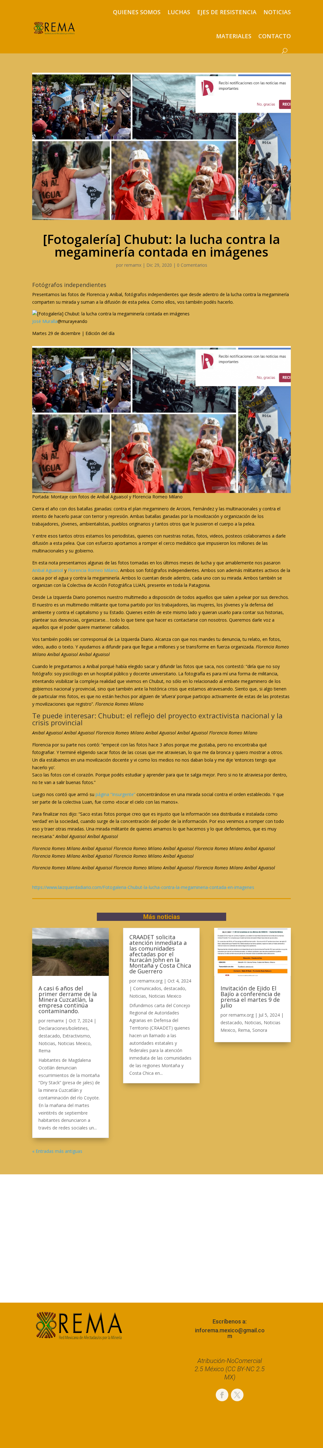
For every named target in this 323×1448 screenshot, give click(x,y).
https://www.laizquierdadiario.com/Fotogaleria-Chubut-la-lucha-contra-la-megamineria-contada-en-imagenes (143, 887)
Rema (44, 1051)
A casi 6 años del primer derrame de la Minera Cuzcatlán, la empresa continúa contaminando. (67, 999)
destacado (49, 1036)
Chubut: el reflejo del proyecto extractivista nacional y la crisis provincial (157, 719)
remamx (132, 265)
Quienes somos (137, 12)
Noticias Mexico (74, 1043)
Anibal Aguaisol (47, 570)
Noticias (277, 12)
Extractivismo (76, 1036)
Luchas (178, 12)
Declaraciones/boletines (63, 1028)
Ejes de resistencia (226, 12)
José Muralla (44, 321)
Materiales (233, 36)
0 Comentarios (192, 265)
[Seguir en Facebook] (222, 1395)
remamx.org (150, 981)
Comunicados (147, 988)
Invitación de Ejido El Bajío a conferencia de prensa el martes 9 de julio (250, 996)
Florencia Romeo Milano (93, 570)
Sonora (259, 1030)
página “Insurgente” (115, 794)
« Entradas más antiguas (57, 1151)
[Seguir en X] (237, 1395)
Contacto (274, 36)
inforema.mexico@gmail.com (230, 1333)
